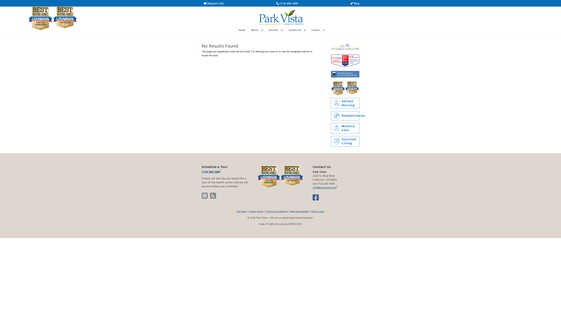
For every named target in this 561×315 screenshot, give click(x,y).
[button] (262, 32)
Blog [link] (356, 3)
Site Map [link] (241, 211)
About (254, 30)
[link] (280, 17)
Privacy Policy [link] (256, 211)
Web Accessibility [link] (299, 211)
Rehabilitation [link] (350, 115)
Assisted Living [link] (349, 141)
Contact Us (295, 30)
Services (273, 30)
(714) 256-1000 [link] (287, 3)
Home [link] (241, 30)
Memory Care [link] (348, 128)
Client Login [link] (317, 211)
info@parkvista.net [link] (325, 187)
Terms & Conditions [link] (277, 211)
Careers (315, 30)
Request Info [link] (215, 3)
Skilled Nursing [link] (348, 103)
